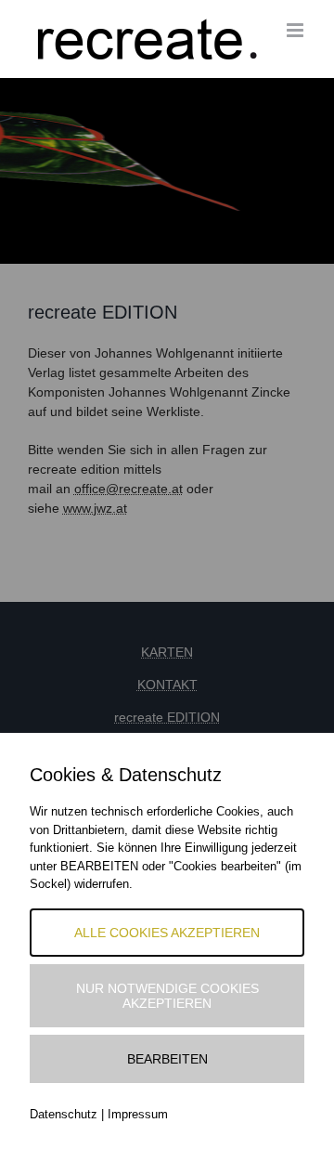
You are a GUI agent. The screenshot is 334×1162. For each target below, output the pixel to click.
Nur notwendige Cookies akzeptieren (167, 996)
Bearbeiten (167, 1058)
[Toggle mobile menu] (296, 30)
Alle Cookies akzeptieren (167, 932)
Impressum (138, 1114)
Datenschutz (63, 1114)
